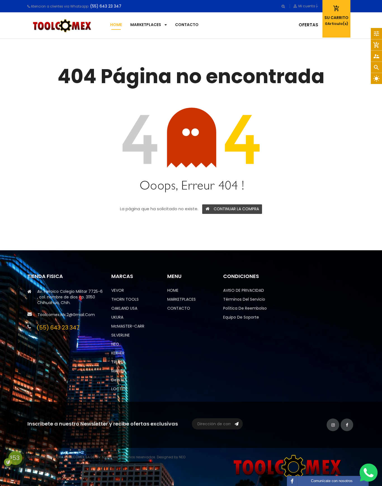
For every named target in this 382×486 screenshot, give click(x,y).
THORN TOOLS (125, 299)
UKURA (117, 317)
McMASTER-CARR (127, 326)
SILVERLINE (120, 335)
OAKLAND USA (124, 308)
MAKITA (118, 371)
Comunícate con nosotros (332, 481)
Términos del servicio (244, 299)
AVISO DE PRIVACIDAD (243, 290)
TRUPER (118, 362)
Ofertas (308, 25)
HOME (172, 290)
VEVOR (117, 290)
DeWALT (119, 380)
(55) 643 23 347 (105, 6)
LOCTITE (119, 389)
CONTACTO (178, 308)
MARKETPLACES (181, 299)
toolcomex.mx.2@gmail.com (66, 314)
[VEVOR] (289, 466)
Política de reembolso (245, 308)
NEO (115, 344)
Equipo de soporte (241, 317)
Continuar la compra (236, 209)
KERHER (117, 353)
